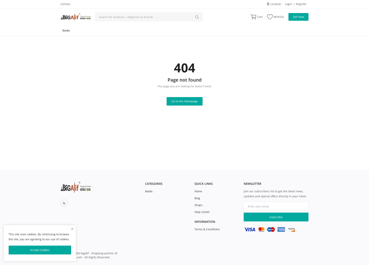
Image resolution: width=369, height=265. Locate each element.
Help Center (202, 212)
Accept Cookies (40, 250)
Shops (198, 205)
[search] (197, 16)
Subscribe (276, 217)
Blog (197, 198)
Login (288, 4)
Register (301, 4)
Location (275, 4)
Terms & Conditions (207, 229)
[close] (72, 229)
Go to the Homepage (184, 101)
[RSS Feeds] (64, 203)
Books (66, 30)
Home (198, 191)
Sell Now (298, 17)
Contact (65, 4)
